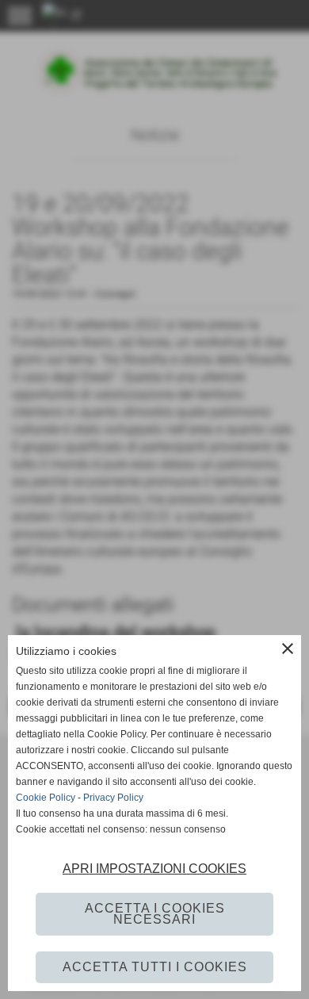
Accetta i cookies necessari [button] (155, 913)
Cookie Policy (45, 797)
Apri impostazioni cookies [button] (154, 868)
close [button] (287, 648)
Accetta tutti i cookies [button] (155, 967)
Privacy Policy (113, 797)
